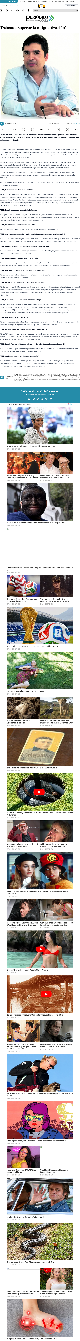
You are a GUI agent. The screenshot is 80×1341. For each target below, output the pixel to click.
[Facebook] (1, 10)
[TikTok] (28, 10)
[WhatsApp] (32, 129)
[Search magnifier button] (77, 10)
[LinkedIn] (41, 129)
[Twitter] (12, 10)
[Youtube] (17, 10)
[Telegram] (49, 129)
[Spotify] (23, 10)
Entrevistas (76, 123)
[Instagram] (6, 10)
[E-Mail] (58, 129)
